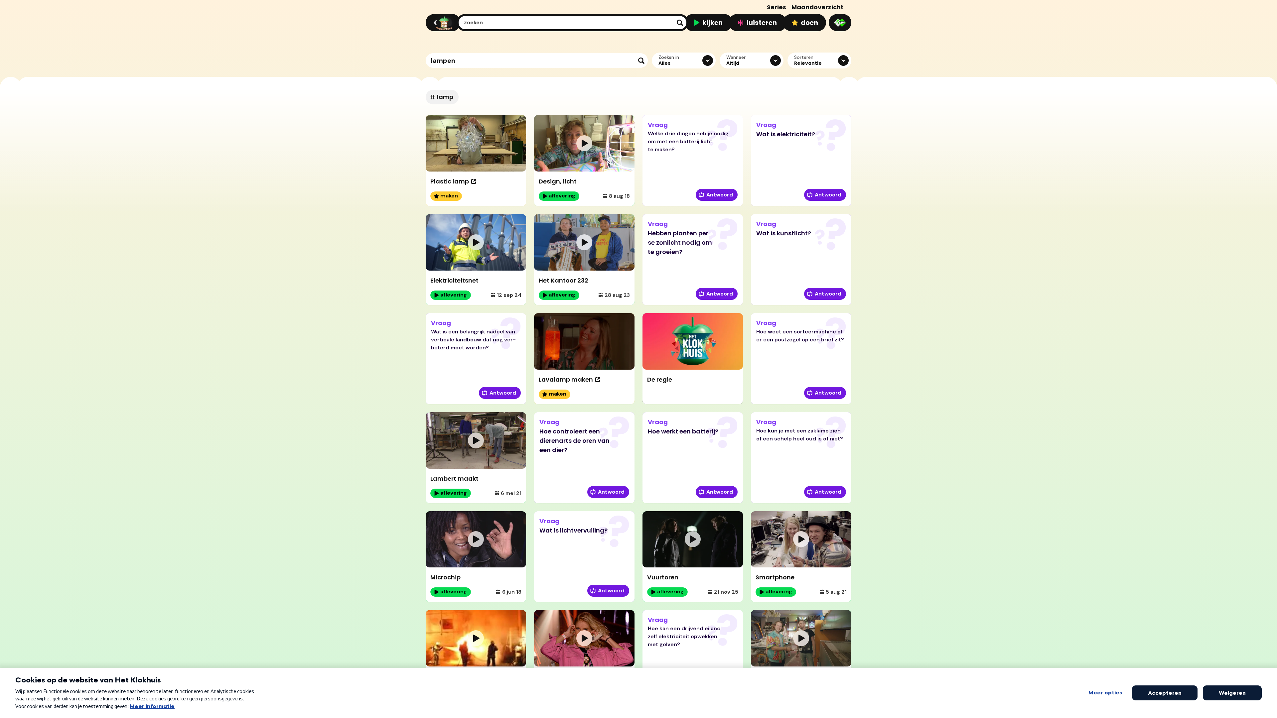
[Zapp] (840, 22)
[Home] (442, 22)
